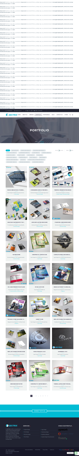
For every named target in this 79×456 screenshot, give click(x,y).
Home (19, 114)
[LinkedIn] (28, 110)
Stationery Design (45, 432)
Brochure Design (27, 434)
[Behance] (43, 110)
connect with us (39, 411)
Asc (72, 150)
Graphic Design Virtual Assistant (47, 436)
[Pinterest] (33, 110)
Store (66, 114)
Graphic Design (27, 429)
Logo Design (43, 429)
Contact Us (60, 114)
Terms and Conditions (29, 449)
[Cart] (72, 114)
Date (56, 150)
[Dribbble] (36, 110)
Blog (53, 114)
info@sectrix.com (18, 110)
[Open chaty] (75, 453)
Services (31, 114)
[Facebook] (26, 110)
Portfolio (38, 114)
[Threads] (42, 110)
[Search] (70, 114)
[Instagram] (31, 110)
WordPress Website (45, 434)
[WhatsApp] (38, 110)
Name (61, 150)
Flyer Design (26, 436)
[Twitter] (29, 110)
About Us (25, 114)
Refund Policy (37, 449)
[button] (8, 150)
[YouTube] (35, 110)
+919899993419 (9, 110)
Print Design (26, 431)
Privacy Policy (45, 449)
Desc (67, 150)
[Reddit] (40, 110)
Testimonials (46, 114)
